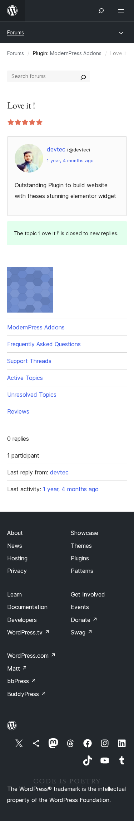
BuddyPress (26, 693)
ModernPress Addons (75, 53)
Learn (14, 594)
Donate (84, 619)
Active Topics (25, 377)
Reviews (18, 411)
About (15, 532)
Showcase (84, 532)
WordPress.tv (28, 632)
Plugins (80, 558)
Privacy (17, 570)
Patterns (82, 570)
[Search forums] (83, 76)
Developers (22, 619)
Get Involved (88, 594)
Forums (15, 32)
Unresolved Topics (31, 394)
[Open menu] (122, 10)
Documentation (27, 606)
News (14, 545)
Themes (81, 545)
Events (80, 606)
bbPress (21, 681)
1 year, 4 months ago (70, 160)
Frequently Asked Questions (44, 344)
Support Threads (29, 360)
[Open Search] (101, 10)
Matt (17, 668)
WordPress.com (31, 655)
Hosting (17, 558)
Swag (82, 632)
